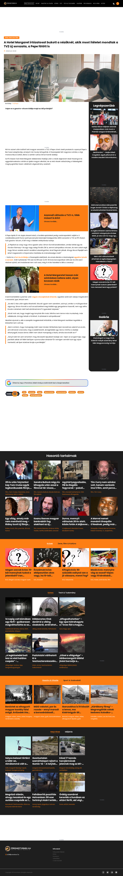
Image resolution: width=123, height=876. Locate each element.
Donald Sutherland (73, 492)
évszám (40, 580)
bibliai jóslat (72, 665)
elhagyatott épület (69, 719)
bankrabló (48, 531)
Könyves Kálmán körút (13, 807)
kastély (17, 719)
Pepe (39, 392)
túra (60, 629)
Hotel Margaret (36, 395)
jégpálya (45, 804)
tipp (21, 665)
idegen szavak (14, 580)
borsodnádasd (55, 716)
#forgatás (74, 494)
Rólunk (54, 854)
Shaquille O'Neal (97, 528)
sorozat (31, 392)
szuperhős (108, 531)
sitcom (80, 392)
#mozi (27, 528)
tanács (16, 665)
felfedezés (52, 629)
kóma (22, 629)
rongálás (94, 719)
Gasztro (72, 392)
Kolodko (94, 716)
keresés (72, 804)
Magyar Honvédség (66, 768)
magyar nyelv (25, 580)
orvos (39, 665)
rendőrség (36, 807)
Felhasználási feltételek (58, 852)
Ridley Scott (9, 528)
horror (7, 531)
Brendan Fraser (77, 528)
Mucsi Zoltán (49, 392)
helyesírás (69, 580)
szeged (35, 768)
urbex (19, 716)
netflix (41, 531)
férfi (26, 629)
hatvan (52, 804)
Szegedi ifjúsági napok (17, 768)
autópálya (63, 770)
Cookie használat (57, 861)
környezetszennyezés (47, 768)
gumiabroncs (37, 770)
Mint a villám (18, 494)
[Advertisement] (61, 20)
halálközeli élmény (12, 629)
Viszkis (36, 531)
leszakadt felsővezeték (14, 804)
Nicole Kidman (54, 492)
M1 (81, 768)
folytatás (21, 492)
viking (34, 629)
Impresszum (56, 856)
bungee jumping (18, 770)
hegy (65, 629)
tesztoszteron (46, 665)
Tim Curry (97, 492)
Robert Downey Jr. (97, 531)
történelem (9, 719)
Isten (34, 665)
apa (69, 629)
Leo (113, 716)
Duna (61, 804)
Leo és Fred (107, 716)
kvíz (6, 580)
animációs (103, 580)
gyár (47, 716)
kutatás (44, 629)
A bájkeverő (66, 528)
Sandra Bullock (42, 492)
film (6, 492)
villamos (26, 804)
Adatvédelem (56, 858)
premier (21, 528)
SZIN (6, 768)
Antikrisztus (63, 667)
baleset (8, 770)
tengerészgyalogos (12, 667)
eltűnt (66, 804)
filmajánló (37, 494)
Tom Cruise (13, 492)
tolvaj (34, 804)
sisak (39, 629)
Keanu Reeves (42, 528)
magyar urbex (10, 716)
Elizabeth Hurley (68, 531)
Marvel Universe (109, 528)
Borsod (65, 716)
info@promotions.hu (13, 854)
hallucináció (36, 667)
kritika (25, 395)
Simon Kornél (61, 392)
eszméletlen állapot (12, 631)
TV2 (24, 392)
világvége (9, 665)
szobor (99, 716)
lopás (39, 804)
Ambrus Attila (54, 528)
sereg (77, 768)
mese (96, 580)
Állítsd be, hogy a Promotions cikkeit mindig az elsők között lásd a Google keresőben (41, 383)
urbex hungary (26, 716)
